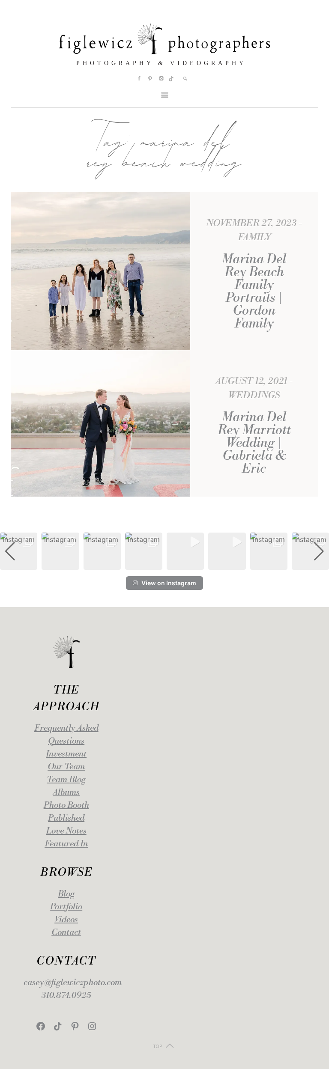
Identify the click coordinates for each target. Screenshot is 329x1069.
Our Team (66, 767)
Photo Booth (66, 805)
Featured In (66, 844)
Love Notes (66, 831)
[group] (18, 551)
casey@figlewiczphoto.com (73, 982)
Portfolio (66, 907)
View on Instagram (168, 583)
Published (66, 818)
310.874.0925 (66, 995)
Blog (66, 894)
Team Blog (66, 779)
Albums (66, 792)
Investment (66, 754)
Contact (66, 932)
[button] (164, 564)
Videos (66, 919)
